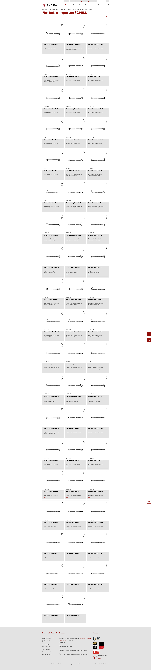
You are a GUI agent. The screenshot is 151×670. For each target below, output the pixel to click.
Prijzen (85, 650)
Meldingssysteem (84, 654)
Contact (72, 1)
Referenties (88, 5)
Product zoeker (70, 640)
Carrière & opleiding (70, 654)
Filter (106, 16)
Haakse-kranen (71, 9)
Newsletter (69, 646)
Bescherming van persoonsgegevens (67, 664)
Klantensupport (72, 650)
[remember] (62, 27)
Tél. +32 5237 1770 (46, 644)
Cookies (81, 664)
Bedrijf (107, 5)
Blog (95, 5)
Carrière (66, 1)
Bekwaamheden (78, 5)
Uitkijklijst (79, 1)
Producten (68, 5)
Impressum (46, 664)
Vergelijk (87, 1)
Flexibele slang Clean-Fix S (51, 44)
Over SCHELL (62, 654)
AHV (53, 664)
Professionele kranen (74, 638)
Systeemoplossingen (64, 638)
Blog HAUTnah (62, 646)
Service (100, 5)
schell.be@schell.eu (46, 649)
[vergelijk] (62, 25)
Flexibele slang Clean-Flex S (73, 44)
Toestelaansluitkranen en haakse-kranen (57, 9)
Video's (66, 650)
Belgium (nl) (93, 1)
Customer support (46, 651)
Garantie (81, 650)
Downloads (61, 650)
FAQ (78, 650)
